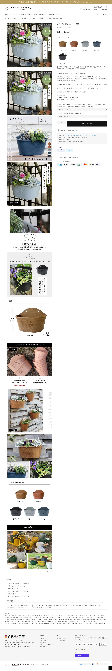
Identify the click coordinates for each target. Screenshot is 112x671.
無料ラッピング (62, 638)
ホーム (7, 18)
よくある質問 (61, 640)
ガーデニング (86, 135)
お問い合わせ (44, 640)
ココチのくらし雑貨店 (18, 8)
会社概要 (42, 647)
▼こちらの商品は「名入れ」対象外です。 (70, 113)
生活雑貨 (68, 135)
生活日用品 (76, 135)
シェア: (59, 147)
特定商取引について (46, 642)
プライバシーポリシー (46, 644)
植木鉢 (94, 135)
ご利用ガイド (44, 638)
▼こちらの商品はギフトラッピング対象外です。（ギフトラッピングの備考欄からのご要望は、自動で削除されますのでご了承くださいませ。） (81, 105)
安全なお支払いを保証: (64, 161)
